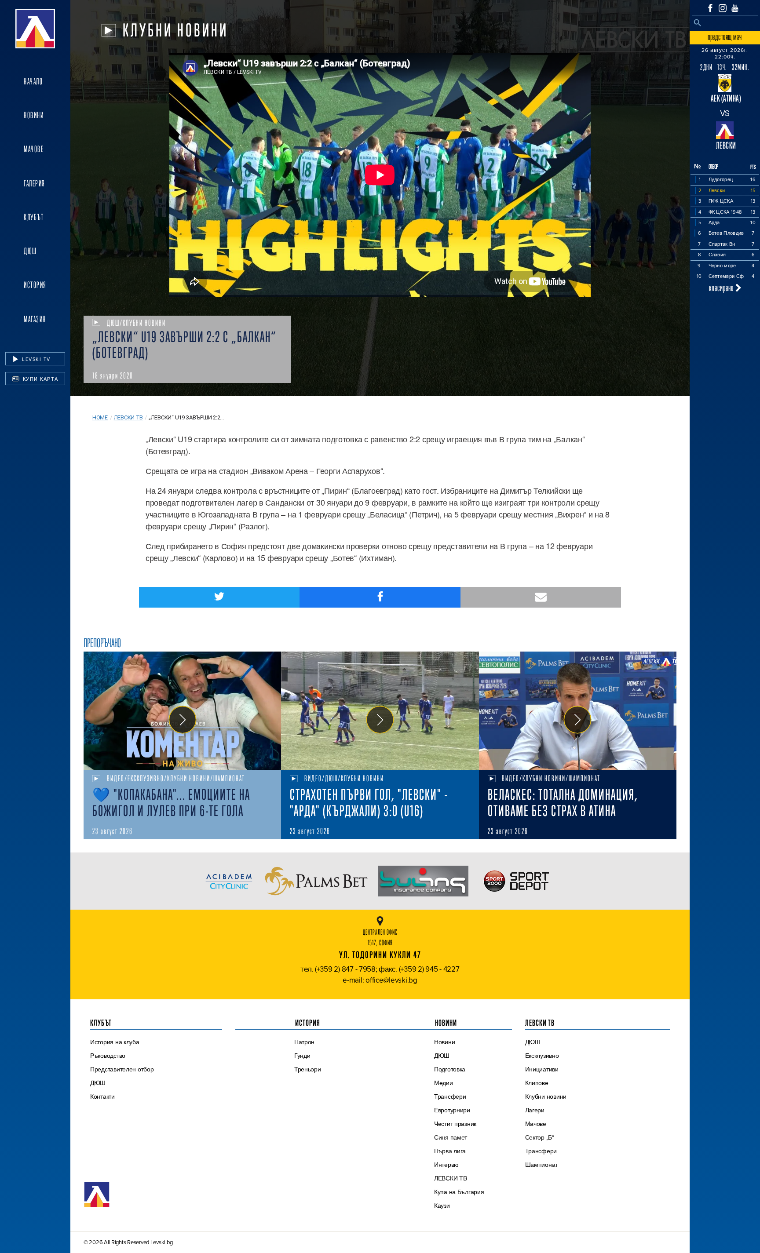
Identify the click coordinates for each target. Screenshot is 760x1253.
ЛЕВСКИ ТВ (450, 1178)
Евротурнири (452, 1110)
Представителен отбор (122, 1069)
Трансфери (450, 1096)
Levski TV (35, 359)
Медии (443, 1082)
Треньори (307, 1069)
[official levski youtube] (735, 8)
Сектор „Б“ (539, 1137)
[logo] (35, 28)
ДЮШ (30, 251)
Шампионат (541, 1164)
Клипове (536, 1082)
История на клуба (114, 1042)
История (35, 285)
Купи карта (39, 378)
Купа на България (459, 1191)
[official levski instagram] (723, 8)
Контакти (102, 1096)
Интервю (446, 1164)
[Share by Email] (540, 597)
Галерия (34, 183)
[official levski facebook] (710, 8)
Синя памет (450, 1137)
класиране (722, 287)
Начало (33, 81)
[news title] (182, 711)
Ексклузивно (542, 1055)
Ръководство (107, 1055)
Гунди (302, 1055)
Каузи (442, 1205)
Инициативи (542, 1069)
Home (100, 417)
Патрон (304, 1042)
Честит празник (455, 1123)
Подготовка (449, 1069)
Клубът (34, 217)
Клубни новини (546, 1096)
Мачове (34, 149)
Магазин (35, 319)
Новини (34, 115)
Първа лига (450, 1151)
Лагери (534, 1110)
